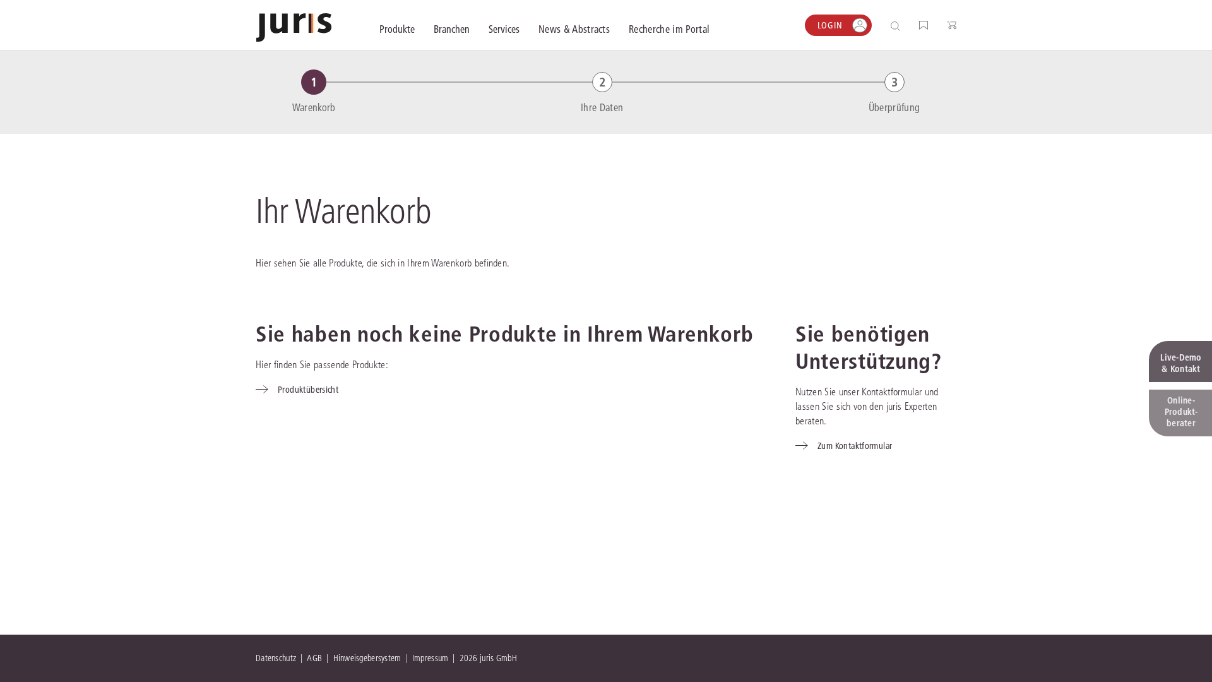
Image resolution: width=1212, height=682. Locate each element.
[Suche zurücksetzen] (886, 25)
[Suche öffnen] (898, 25)
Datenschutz (276, 658)
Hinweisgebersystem (367, 658)
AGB (314, 658)
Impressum (430, 658)
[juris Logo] (294, 27)
